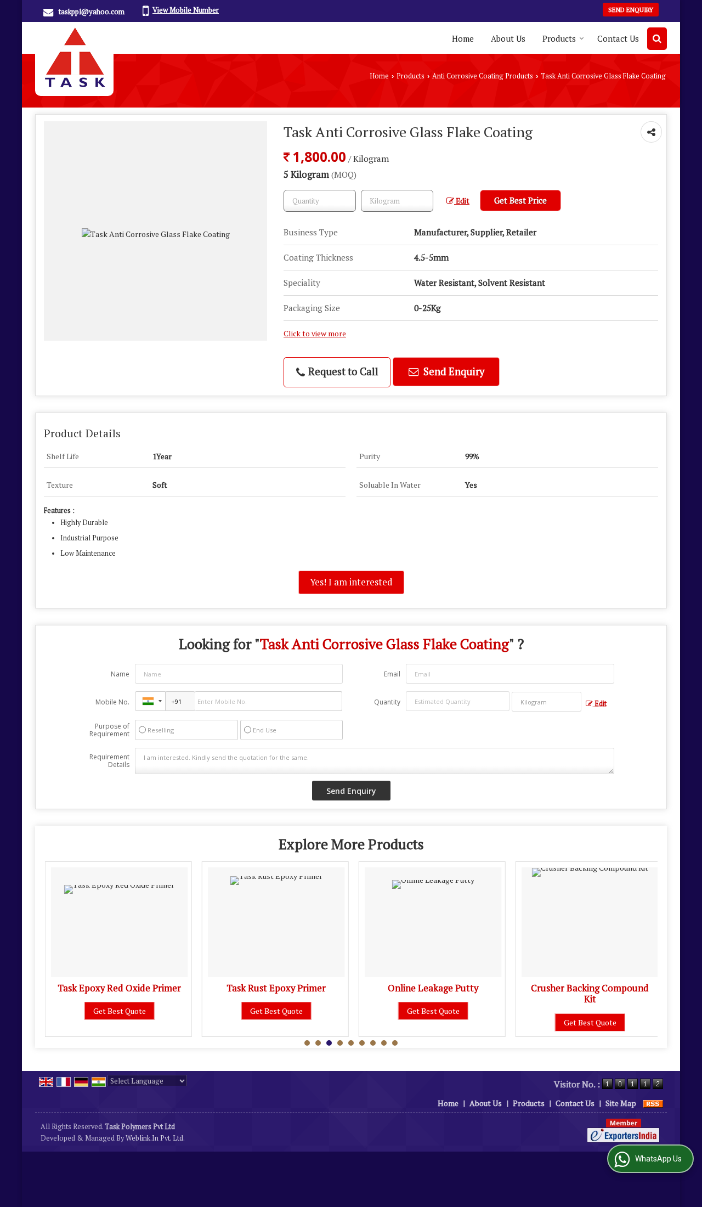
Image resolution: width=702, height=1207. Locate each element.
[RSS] (653, 1103)
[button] (185, 10)
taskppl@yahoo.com (91, 11)
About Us (508, 38)
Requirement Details (109, 761)
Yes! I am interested (351, 582)
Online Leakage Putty (433, 988)
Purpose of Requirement (109, 730)
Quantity (387, 702)
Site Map (620, 1103)
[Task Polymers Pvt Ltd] (74, 59)
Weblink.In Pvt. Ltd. (155, 1138)
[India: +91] (150, 701)
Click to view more (315, 334)
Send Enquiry (630, 9)
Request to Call (342, 371)
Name (120, 674)
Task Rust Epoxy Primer (276, 988)
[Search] (657, 38)
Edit (461, 201)
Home (463, 38)
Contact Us (618, 38)
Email (392, 674)
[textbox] (397, 201)
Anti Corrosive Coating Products (482, 76)
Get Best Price (520, 200)
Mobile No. (112, 702)
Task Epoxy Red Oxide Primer (119, 988)
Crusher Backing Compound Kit (590, 993)
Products (559, 38)
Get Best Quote (119, 1011)
